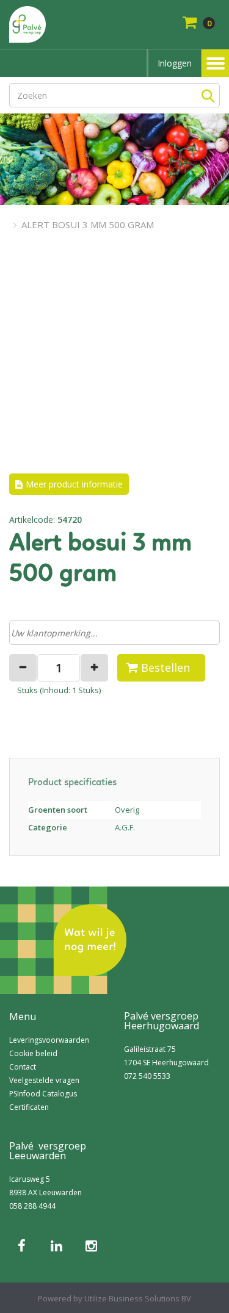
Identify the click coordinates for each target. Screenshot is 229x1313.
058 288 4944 (32, 1206)
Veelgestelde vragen (44, 1080)
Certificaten (29, 1107)
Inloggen (175, 63)
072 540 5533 (147, 1076)
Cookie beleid (33, 1053)
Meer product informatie (74, 484)
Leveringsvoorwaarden (49, 1040)
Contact (22, 1067)
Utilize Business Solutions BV (137, 1298)
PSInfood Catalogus (43, 1093)
